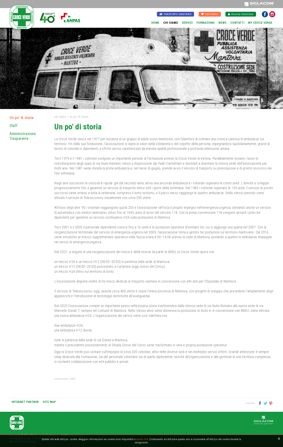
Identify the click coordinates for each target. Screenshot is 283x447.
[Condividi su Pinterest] (271, 402)
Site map (49, 402)
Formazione (206, 22)
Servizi (187, 22)
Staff (14, 125)
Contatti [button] (237, 22)
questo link (142, 439)
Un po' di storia (22, 118)
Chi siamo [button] (170, 22)
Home (155, 22)
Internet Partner (25, 402)
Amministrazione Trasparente (23, 136)
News (222, 22)
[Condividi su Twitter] (266, 402)
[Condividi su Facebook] (260, 402)
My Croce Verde (260, 22)
